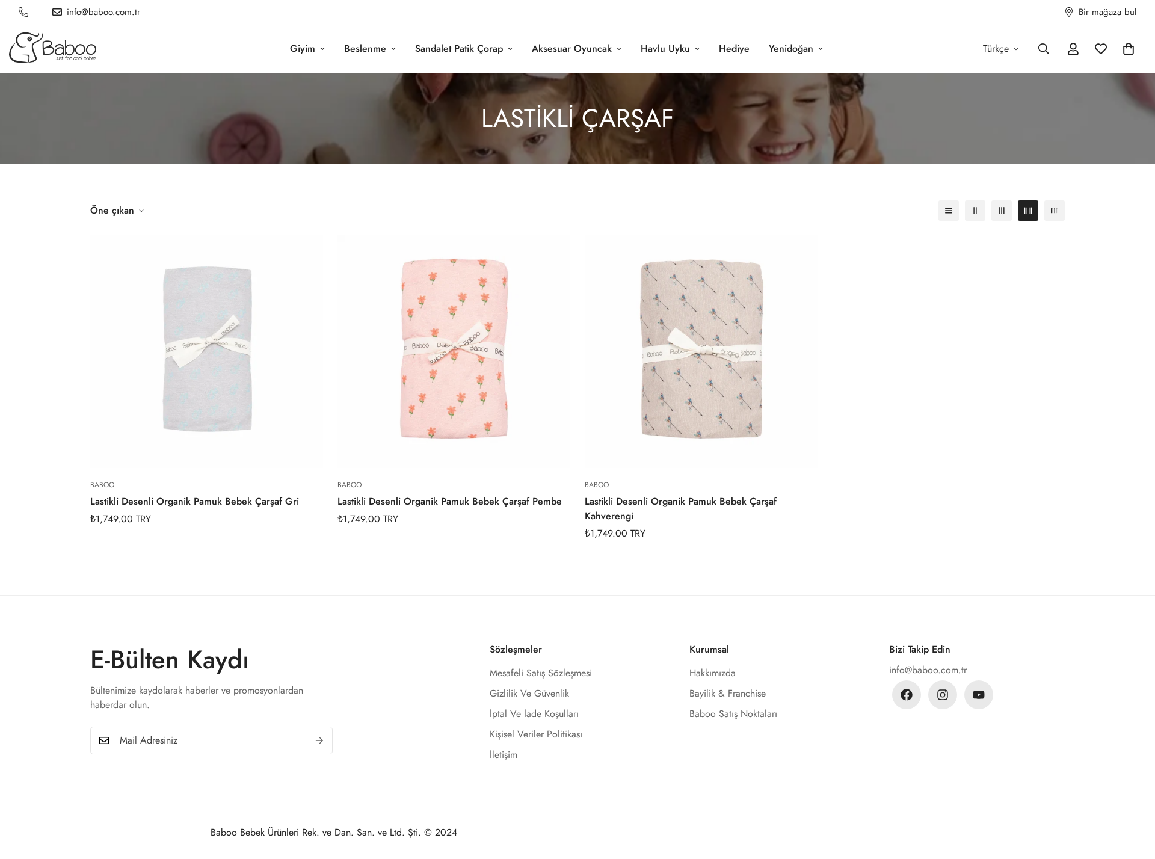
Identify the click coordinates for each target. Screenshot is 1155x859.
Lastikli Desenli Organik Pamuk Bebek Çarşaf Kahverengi (681, 508)
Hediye (734, 48)
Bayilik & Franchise (727, 693)
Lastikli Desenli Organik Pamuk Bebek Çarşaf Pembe (449, 501)
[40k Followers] (942, 694)
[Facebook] (906, 694)
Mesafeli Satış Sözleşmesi (541, 673)
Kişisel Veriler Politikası (536, 734)
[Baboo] (52, 48)
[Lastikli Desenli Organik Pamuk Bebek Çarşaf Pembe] (453, 351)
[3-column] (1001, 210)
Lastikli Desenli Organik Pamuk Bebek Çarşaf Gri (194, 501)
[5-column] (1054, 210)
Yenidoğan (791, 48)
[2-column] (975, 210)
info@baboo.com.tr (928, 670)
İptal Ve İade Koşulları (534, 714)
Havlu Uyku (665, 48)
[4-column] (1028, 210)
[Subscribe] (319, 740)
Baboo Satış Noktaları (733, 714)
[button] (1128, 49)
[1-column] (948, 210)
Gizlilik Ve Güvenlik (529, 693)
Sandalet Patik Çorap (459, 48)
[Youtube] (978, 694)
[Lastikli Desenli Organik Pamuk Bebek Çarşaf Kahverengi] (701, 351)
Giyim (302, 48)
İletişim (503, 755)
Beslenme (365, 48)
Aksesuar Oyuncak (572, 48)
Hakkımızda (712, 673)
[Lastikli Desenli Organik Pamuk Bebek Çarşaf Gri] (206, 351)
